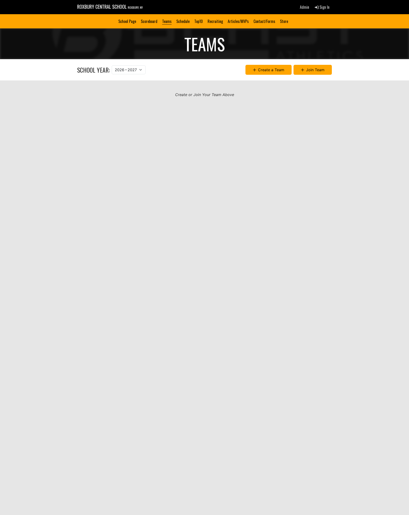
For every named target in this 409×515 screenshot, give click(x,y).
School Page (127, 21)
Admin (304, 7)
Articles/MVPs (238, 21)
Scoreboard (149, 21)
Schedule (183, 21)
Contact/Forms (264, 21)
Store (284, 21)
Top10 (198, 21)
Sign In (324, 7)
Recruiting (215, 21)
